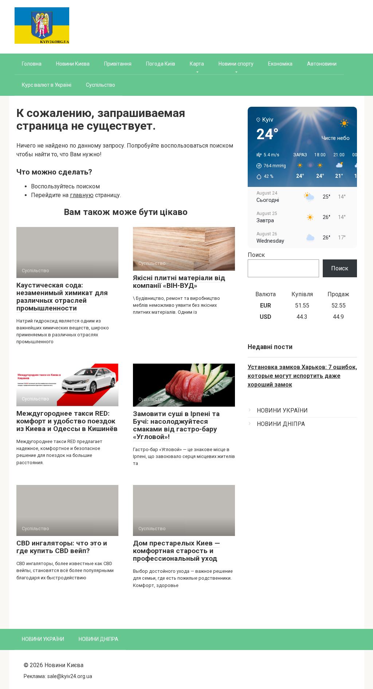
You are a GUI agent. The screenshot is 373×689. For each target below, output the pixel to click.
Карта (197, 64)
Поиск (256, 254)
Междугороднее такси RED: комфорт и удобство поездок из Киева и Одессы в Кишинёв (67, 421)
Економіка (280, 64)
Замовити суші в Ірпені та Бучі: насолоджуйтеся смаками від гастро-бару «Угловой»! (176, 425)
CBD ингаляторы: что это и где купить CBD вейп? (61, 547)
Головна (32, 64)
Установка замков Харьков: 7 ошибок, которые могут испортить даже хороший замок (302, 376)
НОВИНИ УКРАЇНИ (282, 410)
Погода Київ (160, 64)
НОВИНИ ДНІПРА (281, 423)
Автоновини (322, 64)
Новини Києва (73, 64)
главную (82, 195)
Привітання (117, 64)
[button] (269, 166)
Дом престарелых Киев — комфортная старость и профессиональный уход (176, 551)
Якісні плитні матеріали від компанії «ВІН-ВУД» (179, 282)
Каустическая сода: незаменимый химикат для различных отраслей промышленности (62, 296)
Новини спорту (236, 64)
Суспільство (100, 85)
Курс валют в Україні (46, 85)
